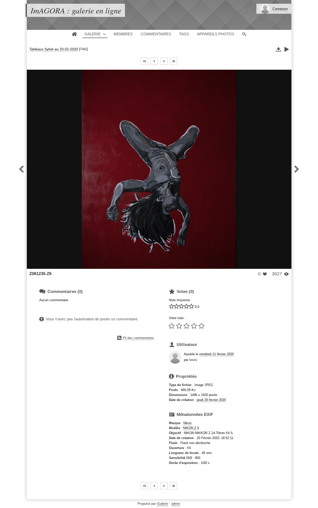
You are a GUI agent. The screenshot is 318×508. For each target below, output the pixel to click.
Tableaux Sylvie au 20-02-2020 (53, 49)
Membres (123, 34)
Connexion (280, 9)
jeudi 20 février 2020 (211, 400)
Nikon (187, 423)
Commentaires (156, 34)
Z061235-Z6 (40, 273)
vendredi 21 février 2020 (216, 354)
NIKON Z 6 (191, 428)
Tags (184, 34)
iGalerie (162, 504)
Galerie (92, 34)
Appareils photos (215, 34)
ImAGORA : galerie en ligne (76, 10)
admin (175, 504)
